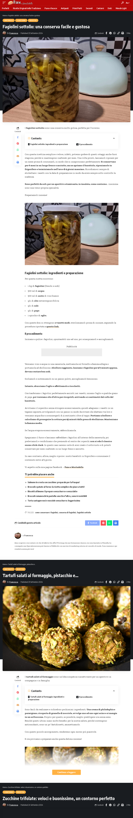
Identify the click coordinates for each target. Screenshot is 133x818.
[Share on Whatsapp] (114, 33)
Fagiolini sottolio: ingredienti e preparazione (49, 144)
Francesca (13, 33)
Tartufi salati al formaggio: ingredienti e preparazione (46, 698)
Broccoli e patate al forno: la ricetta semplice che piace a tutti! (56, 487)
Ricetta (33, 20)
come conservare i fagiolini (46, 512)
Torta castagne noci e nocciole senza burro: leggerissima (54, 500)
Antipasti (9, 20)
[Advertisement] (71, 352)
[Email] (18, 156)
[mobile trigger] (5, 2)
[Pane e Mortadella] (20, 2)
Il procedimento (85, 144)
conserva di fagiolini (67, 512)
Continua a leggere (66, 772)
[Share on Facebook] (106, 33)
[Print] (122, 33)
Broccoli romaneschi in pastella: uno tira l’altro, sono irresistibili (57, 496)
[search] (122, 2)
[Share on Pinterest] (110, 33)
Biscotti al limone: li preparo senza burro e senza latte (52, 491)
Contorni (21, 20)
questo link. (52, 326)
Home (5, 15)
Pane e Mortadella (74, 467)
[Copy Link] (118, 33)
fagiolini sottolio (84, 512)
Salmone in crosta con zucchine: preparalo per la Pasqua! (54, 482)
